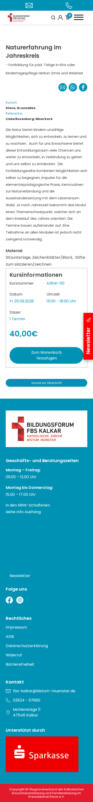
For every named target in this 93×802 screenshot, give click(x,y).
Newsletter (20, 575)
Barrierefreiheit (20, 664)
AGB (10, 636)
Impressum (16, 627)
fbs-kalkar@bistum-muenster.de (44, 691)
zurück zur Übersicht (46, 383)
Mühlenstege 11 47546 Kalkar (27, 712)
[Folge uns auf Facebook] (9, 600)
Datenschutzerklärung (27, 646)
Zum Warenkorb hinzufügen (46, 355)
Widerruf (14, 655)
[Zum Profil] (60, 17)
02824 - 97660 (26, 700)
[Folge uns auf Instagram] (19, 600)
